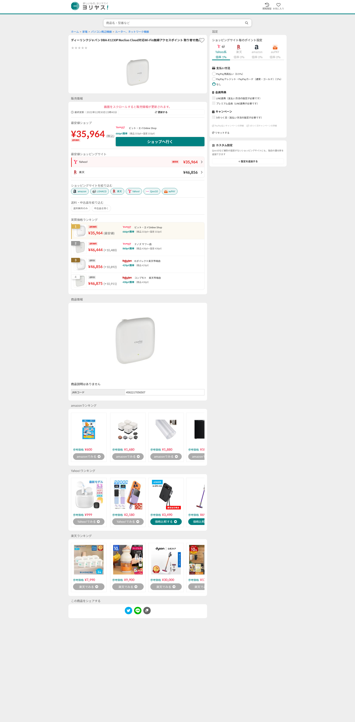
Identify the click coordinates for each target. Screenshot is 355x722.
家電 (84, 31)
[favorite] (201, 40)
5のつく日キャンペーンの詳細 (263, 125)
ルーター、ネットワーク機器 (132, 31)
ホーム (75, 31)
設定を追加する (249, 161)
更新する (163, 112)
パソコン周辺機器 (101, 31)
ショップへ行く (160, 141)
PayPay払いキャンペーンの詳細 (229, 125)
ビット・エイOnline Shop (143, 128)
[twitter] (128, 611)
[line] (137, 611)
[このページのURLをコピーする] (147, 610)
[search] (247, 23)
